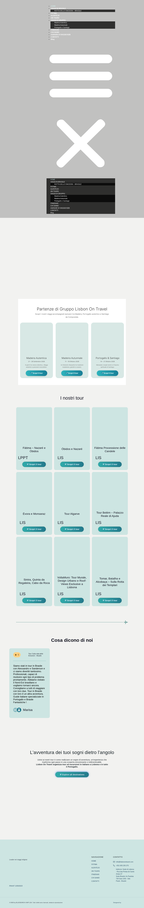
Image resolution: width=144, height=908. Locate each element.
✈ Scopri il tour (36, 373)
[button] (81, 109)
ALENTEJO (55, 15)
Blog (52, 39)
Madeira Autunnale (60, 25)
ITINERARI (55, 30)
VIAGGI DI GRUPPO (58, 20)
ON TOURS (55, 18)
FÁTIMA (54, 13)
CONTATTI (55, 37)
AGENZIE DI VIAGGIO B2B (61, 34)
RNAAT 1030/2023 (16, 886)
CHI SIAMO (55, 32)
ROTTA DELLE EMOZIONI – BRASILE (68, 11)
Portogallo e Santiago (61, 27)
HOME (53, 6)
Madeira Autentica (60, 22)
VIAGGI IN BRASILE (58, 8)
